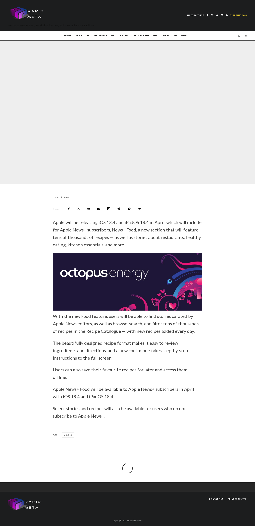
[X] (211, 15)
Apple (79, 35)
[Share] (69, 208)
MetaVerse (100, 35)
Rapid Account (195, 15)
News (184, 35)
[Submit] (118, 208)
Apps (39, 176)
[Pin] (88, 208)
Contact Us (216, 499)
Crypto (124, 35)
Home (67, 35)
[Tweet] (78, 208)
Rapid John (17, 176)
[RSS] (227, 15)
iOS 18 (69, 435)
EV (88, 35)
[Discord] (222, 15)
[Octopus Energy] (127, 308)
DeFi (156, 35)
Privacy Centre (237, 499)
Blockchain (141, 35)
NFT (113, 35)
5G (175, 35)
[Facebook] (207, 15)
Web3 (166, 35)
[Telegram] (217, 15)
